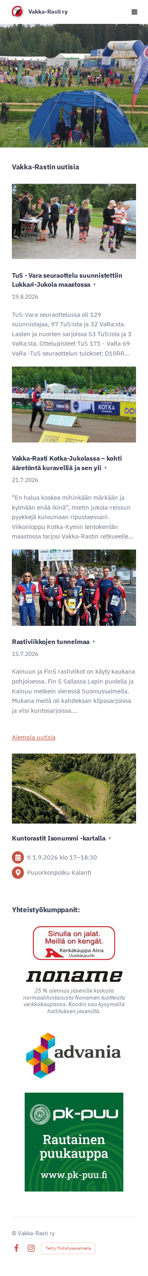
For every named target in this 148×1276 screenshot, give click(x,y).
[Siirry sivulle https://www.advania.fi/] (74, 1056)
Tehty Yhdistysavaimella (68, 1248)
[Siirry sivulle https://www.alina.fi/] (74, 943)
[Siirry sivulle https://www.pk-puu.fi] (74, 1142)
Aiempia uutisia (34, 737)
